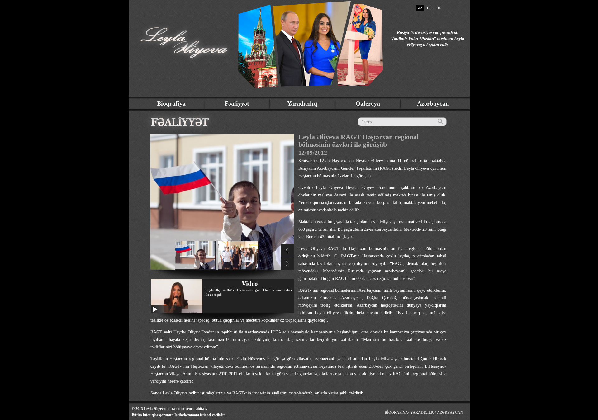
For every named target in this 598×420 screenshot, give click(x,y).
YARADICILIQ (422, 412)
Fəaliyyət (237, 103)
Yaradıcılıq (302, 103)
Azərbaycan (433, 103)
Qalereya (367, 103)
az (420, 7)
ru (438, 7)
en (429, 7)
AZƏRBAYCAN (450, 412)
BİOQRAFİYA (396, 412)
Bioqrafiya (171, 103)
